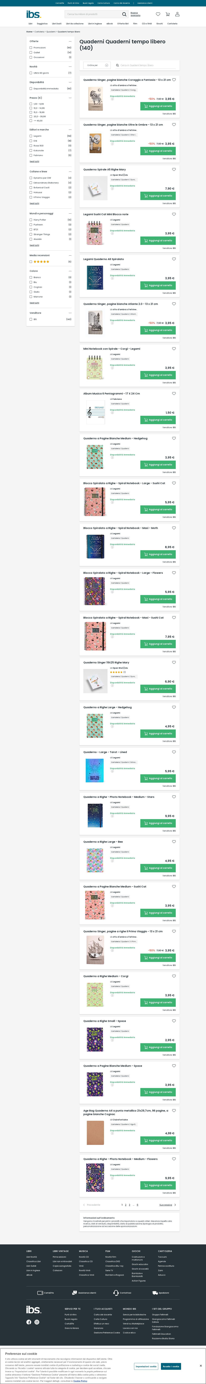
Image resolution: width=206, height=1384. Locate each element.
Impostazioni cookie (146, 1366)
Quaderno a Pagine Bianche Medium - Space (112, 1066)
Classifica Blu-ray (114, 1266)
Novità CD (84, 1257)
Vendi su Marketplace (133, 1323)
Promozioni (40, 47)
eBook (29, 1275)
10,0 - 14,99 (39, 108)
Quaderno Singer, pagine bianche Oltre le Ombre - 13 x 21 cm (123, 125)
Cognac (38, 287)
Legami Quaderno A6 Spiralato (103, 259)
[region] (103, 1366)
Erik (35, 141)
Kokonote (39, 150)
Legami (37, 136)
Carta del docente (122, 3)
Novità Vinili (84, 1270)
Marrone (38, 297)
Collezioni (57, 1270)
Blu (35, 282)
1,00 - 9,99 (39, 104)
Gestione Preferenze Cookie (107, 1332)
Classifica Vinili (86, 1275)
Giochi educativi (140, 1264)
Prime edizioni (59, 1257)
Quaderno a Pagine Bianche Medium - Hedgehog (115, 438)
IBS (35, 319)
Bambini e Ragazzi (114, 1275)
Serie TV (109, 1270)
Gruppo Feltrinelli (160, 1314)
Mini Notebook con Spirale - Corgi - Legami (111, 349)
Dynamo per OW (42, 178)
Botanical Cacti (41, 187)
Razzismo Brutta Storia (163, 1338)
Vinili (81, 1266)
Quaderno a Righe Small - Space (104, 1021)
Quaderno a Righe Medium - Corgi (105, 976)
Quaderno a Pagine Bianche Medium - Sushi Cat (114, 886)
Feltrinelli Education (161, 1334)
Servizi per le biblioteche (134, 1314)
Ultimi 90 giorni (41, 73)
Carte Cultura (104, 3)
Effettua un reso (101, 1323)
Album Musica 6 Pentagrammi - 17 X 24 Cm (111, 393)
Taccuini (162, 1257)
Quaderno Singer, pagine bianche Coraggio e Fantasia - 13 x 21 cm (127, 80)
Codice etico (129, 1332)
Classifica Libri (33, 1261)
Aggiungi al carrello (160, 106)
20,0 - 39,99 (40, 116)
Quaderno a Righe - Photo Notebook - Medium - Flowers (120, 1159)
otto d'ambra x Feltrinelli (125, 85)
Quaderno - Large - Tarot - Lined (105, 752)
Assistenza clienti (144, 3)
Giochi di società (140, 1268)
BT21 (36, 229)
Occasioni (39, 57)
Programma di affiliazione (136, 1319)
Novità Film (110, 1257)
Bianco (37, 277)
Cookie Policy (80, 1380)
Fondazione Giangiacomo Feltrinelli (165, 1328)
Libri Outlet (31, 1266)
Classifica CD (86, 1261)
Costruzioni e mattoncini (138, 1258)
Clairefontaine (120, 1119)
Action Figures (139, 1280)
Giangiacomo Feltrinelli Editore (163, 1320)
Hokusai (38, 192)
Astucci (161, 1275)
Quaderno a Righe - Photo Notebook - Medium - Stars (118, 797)
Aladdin (38, 239)
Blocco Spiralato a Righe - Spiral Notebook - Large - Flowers (123, 573)
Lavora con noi (130, 1328)
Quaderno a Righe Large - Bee (103, 842)
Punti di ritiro (73, 3)
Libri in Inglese (33, 1270)
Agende (162, 1261)
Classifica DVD (112, 1261)
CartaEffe (60, 3)
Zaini (160, 1270)
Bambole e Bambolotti (137, 1275)
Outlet (37, 52)
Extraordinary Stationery (46, 183)
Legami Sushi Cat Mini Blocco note (105, 214)
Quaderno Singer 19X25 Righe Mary (106, 662)
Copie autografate (62, 1266)
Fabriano (38, 155)
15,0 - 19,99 (39, 112)
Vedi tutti (34, 161)
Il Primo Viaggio (42, 197)
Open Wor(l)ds (120, 175)
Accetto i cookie (171, 1366)
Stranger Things (42, 234)
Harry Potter (40, 220)
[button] (124, 14)
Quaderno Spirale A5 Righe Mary (104, 169)
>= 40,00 (38, 120)
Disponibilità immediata (46, 88)
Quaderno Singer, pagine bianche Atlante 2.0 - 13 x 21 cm (120, 304)
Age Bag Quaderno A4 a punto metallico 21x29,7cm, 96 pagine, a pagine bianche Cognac (125, 1112)
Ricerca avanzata (135, 14)
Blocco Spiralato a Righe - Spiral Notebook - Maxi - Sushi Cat (123, 618)
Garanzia (98, 1328)
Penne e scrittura (166, 1266)
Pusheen (38, 224)
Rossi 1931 (38, 145)
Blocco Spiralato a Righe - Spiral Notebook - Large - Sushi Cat (124, 483)
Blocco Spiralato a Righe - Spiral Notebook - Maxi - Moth (120, 528)
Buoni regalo (88, 3)
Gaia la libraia (72, 1328)
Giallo (37, 292)
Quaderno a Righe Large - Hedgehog (107, 707)
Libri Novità (31, 1257)
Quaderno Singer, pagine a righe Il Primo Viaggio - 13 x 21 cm (123, 931)
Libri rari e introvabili (62, 1261)
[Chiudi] (200, 1365)
